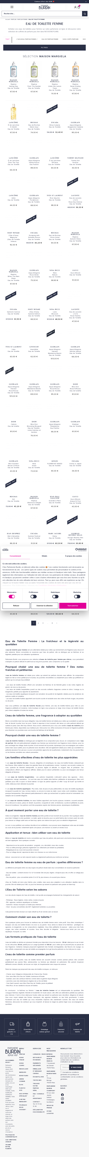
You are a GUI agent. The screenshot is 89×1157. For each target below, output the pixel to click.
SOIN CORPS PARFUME (70, 39)
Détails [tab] (44, 556)
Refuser (16, 606)
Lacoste (75, 195)
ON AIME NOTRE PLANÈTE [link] (8, 1146)
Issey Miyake (13, 233)
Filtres (44, 47)
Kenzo (55, 461)
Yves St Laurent (55, 195)
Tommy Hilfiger (75, 158)
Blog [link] (21, 1085)
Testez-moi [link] (37, 1080)
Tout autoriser (73, 606)
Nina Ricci (55, 270)
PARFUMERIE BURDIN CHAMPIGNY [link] (51, 1088)
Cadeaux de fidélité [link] (77, 1031)
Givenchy (34, 347)
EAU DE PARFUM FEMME (50, 39)
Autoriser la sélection (44, 606)
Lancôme (13, 122)
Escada (54, 122)
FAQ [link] (34, 1094)
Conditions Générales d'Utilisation (52, 585)
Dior (75, 384)
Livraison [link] (36, 1054)
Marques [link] (22, 1072)
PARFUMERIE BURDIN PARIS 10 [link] (51, 1059)
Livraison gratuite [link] (11, 1032)
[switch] (33, 596)
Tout (7, 39)
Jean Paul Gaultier (55, 497)
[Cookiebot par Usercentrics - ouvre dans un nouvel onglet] (77, 549)
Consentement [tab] (15, 556)
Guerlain (75, 122)
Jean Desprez (13, 533)
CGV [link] (6, 1140)
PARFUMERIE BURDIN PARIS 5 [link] (51, 1073)
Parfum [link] (22, 1054)
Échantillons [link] (38, 1077)
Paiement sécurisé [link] (61, 1031)
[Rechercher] (84, 13)
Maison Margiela (13, 81)
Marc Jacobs (54, 533)
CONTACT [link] (36, 1102)
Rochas (34, 122)
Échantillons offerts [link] (28, 1031)
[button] (12, 7)
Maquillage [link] (23, 1069)
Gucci (75, 270)
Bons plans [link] (23, 1075)
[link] (62, 1094)
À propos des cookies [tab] (73, 556)
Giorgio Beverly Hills (75, 534)
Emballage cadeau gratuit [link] (44, 1031)
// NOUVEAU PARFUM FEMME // (26, 39)
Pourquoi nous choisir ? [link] (23, 1107)
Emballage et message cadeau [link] (37, 1071)
